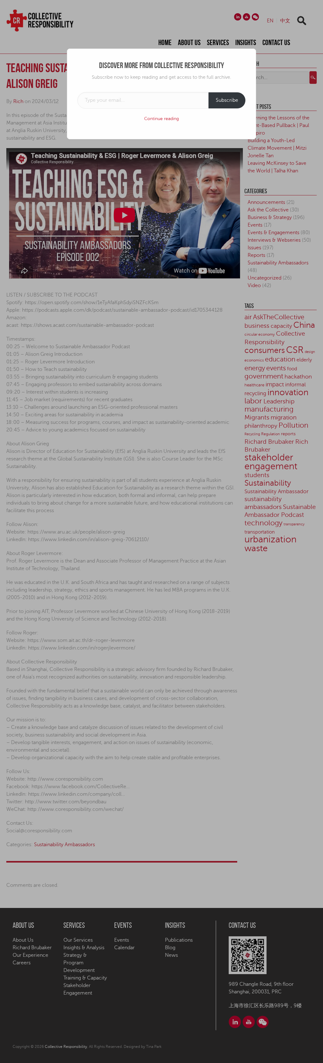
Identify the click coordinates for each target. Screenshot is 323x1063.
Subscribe (227, 100)
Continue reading (161, 118)
